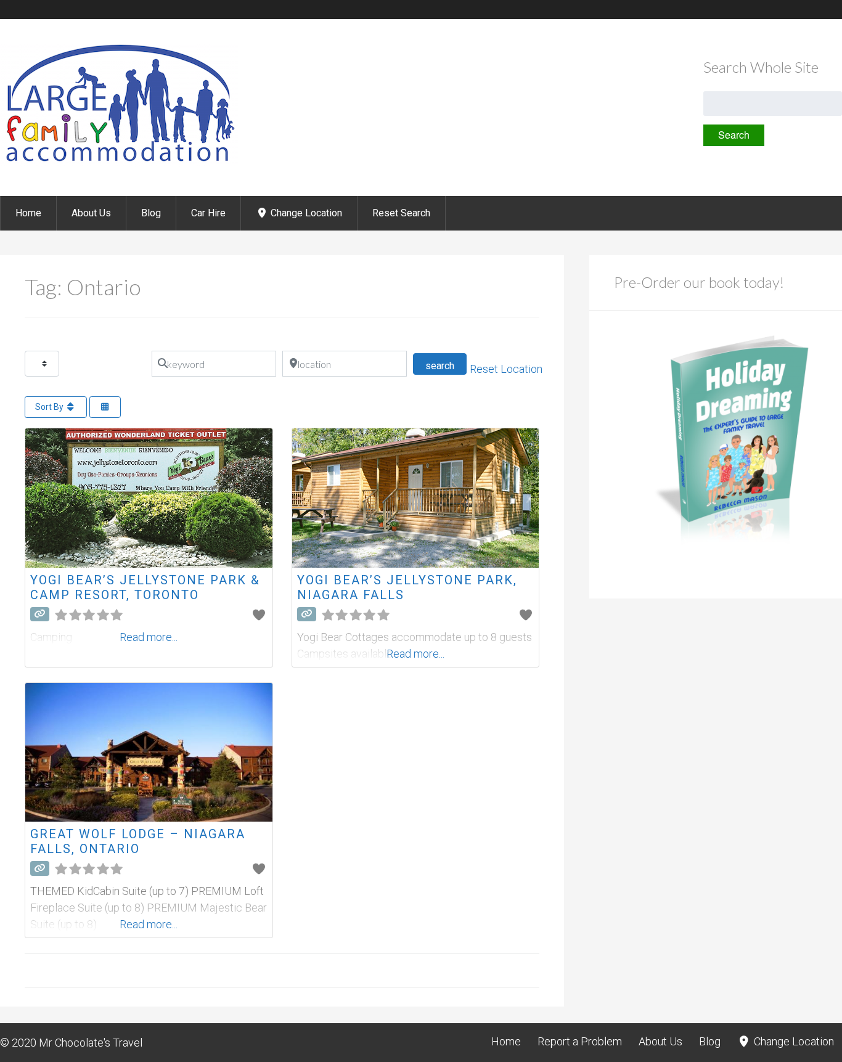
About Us (91, 213)
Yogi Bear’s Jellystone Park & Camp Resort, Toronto (145, 587)
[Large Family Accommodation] (119, 163)
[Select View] (105, 407)
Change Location (305, 213)
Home (28, 213)
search (446, 365)
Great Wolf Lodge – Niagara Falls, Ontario (137, 841)
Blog (151, 213)
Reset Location (506, 368)
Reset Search (401, 213)
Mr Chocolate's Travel (90, 1042)
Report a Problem (579, 1041)
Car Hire (208, 213)
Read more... (415, 653)
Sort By (50, 407)
